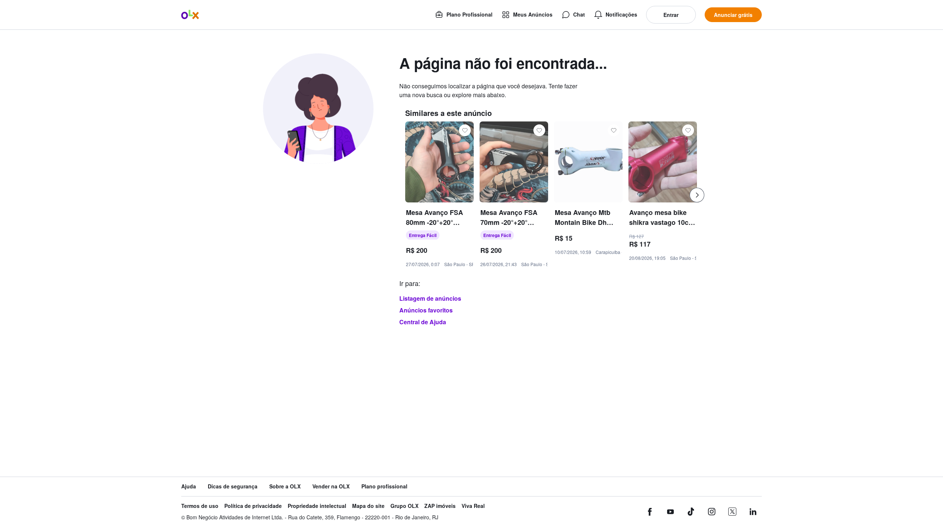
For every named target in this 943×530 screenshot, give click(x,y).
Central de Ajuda (422, 322)
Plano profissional (384, 486)
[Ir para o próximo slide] (697, 195)
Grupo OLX (404, 505)
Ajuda (188, 486)
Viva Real (473, 505)
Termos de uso (199, 505)
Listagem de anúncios (430, 298)
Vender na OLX (331, 486)
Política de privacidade (253, 505)
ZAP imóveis (440, 505)
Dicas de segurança (232, 486)
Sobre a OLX (285, 486)
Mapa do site (368, 505)
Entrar (671, 14)
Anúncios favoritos (426, 310)
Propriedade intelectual (317, 505)
